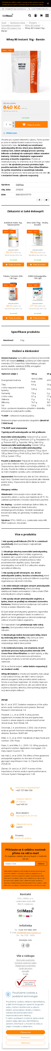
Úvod (3, 22)
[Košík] (41, 15)
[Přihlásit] (35, 15)
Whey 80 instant (32, 25)
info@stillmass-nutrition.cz (15, 9)
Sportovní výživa (17, 22)
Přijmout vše (25, 1032)
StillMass (20, 185)
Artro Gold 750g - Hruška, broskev (37, 223)
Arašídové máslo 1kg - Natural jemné (13, 223)
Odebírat (41, 864)
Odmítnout (25, 1043)
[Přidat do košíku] (13, 264)
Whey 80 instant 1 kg (11, 28)
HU (24, 916)
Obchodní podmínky (25, 960)
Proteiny (33, 22)
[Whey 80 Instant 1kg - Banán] (25, 71)
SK (30, 916)
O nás (25, 974)
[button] (29, 15)
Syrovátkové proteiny (11, 25)
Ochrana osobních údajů (25, 963)
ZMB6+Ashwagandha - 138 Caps (37, 277)
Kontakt (25, 971)
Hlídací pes (11, 133)
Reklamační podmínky (25, 965)
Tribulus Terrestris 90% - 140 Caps (13, 277)
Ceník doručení (25, 968)
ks (10, 124)
